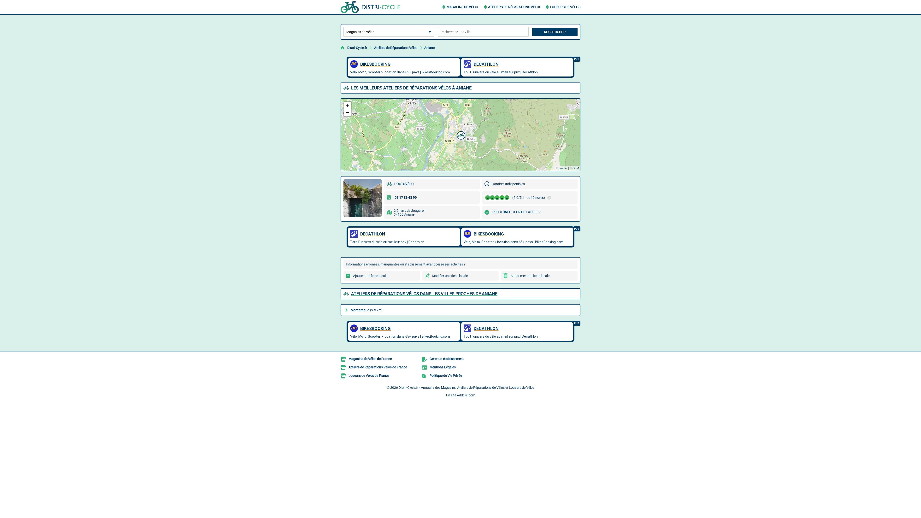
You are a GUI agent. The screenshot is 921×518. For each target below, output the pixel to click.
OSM (576, 168)
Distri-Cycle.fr (357, 48)
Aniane (429, 48)
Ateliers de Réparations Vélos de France (377, 367)
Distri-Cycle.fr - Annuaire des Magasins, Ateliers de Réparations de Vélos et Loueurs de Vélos (466, 387)
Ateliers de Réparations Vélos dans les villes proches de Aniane (424, 293)
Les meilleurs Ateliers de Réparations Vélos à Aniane (411, 87)
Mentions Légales (443, 367)
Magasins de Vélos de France (370, 359)
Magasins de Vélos (463, 7)
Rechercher (555, 32)
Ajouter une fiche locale (370, 276)
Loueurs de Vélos (565, 7)
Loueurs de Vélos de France (368, 375)
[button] (460, 134)
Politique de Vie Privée (446, 375)
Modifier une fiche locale (450, 276)
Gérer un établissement (447, 359)
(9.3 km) (367, 310)
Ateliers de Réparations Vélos (514, 7)
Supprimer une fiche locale (530, 276)
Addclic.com (466, 395)
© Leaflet (561, 168)
